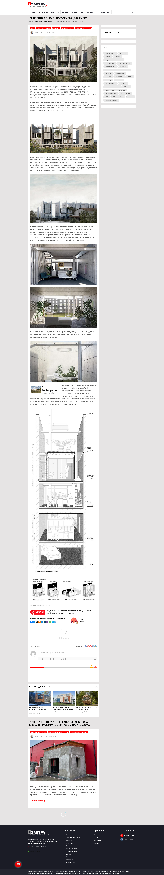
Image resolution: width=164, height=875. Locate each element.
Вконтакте (129, 839)
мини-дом (123, 53)
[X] (37, 622)
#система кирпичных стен (38, 732)
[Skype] (53, 622)
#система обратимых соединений (58, 732)
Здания (65, 12)
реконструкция (110, 83)
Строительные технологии (44, 21)
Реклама (97, 838)
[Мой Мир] (34, 622)
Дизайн (68, 846)
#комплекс (40, 28)
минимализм (120, 73)
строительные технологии (114, 60)
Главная (32, 12)
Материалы (55, 12)
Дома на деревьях (103, 12)
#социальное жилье (67, 28)
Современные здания (73, 838)
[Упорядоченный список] (50, 659)
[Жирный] (40, 659)
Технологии (43, 12)
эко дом (108, 77)
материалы (122, 90)
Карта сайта (98, 840)
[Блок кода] (58, 659)
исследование (110, 70)
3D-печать (119, 80)
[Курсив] (42, 659)
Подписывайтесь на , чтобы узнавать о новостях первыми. (69, 612)
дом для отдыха (124, 70)
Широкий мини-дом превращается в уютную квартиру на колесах (37, 709)
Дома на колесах (87, 12)
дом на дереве (125, 93)
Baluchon (126, 87)
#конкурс (47, 28)
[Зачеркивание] (48, 659)
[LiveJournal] (45, 622)
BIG (107, 97)
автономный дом (111, 93)
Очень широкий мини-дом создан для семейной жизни (63, 708)
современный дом (111, 100)
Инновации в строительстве (40, 871)
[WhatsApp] (50, 622)
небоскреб (119, 77)
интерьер (123, 66)
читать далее (37, 801)
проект (118, 56)
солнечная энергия (124, 63)
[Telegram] (55, 622)
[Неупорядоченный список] (53, 659)
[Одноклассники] (39, 622)
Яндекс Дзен (129, 835)
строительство (110, 66)
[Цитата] (56, 659)
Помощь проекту (100, 846)
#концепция (56, 28)
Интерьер (74, 12)
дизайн (108, 56)
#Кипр (33, 28)
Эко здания (69, 854)
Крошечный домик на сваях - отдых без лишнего (86, 708)
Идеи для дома (71, 862)
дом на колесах (110, 53)
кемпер (130, 77)
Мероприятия (70, 857)
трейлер (108, 80)
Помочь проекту (82, 620)
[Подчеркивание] (45, 659)
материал (123, 83)
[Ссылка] (61, 659)
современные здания (112, 87)
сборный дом (110, 63)
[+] (66, 659)
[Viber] (47, 622)
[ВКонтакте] (31, 622)
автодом (108, 73)
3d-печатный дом (118, 97)
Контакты (97, 843)
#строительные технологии (83, 28)
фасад (131, 97)
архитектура (110, 90)
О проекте (97, 835)
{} (63, 659)
